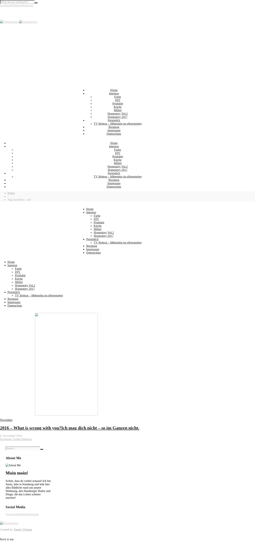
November (6, 420)
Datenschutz (114, 133)
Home (114, 90)
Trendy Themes (23, 529)
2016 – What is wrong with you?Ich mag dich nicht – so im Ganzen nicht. (69, 427)
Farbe (117, 96)
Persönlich (114, 120)
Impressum (114, 130)
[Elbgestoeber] (18, 21)
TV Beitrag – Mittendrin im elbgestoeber (118, 123)
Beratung (113, 127)
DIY (117, 100)
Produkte (117, 103)
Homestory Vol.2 (118, 113)
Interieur (114, 93)
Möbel (118, 110)
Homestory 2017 (118, 117)
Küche (118, 106)
